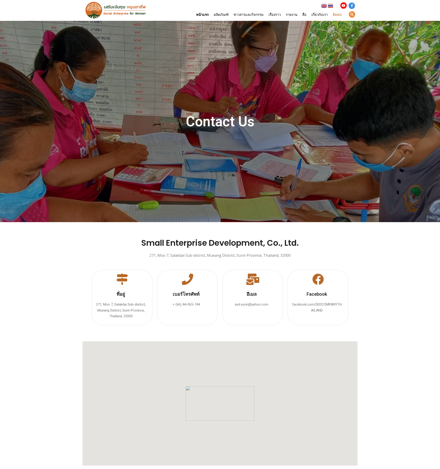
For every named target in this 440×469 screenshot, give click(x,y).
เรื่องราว (275, 15)
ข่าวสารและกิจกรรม (249, 15)
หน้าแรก (202, 15)
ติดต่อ (337, 15)
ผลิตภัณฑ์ (221, 15)
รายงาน (291, 15)
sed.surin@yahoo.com (251, 304)
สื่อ (304, 15)
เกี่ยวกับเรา (319, 15)
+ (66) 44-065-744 (186, 304)
